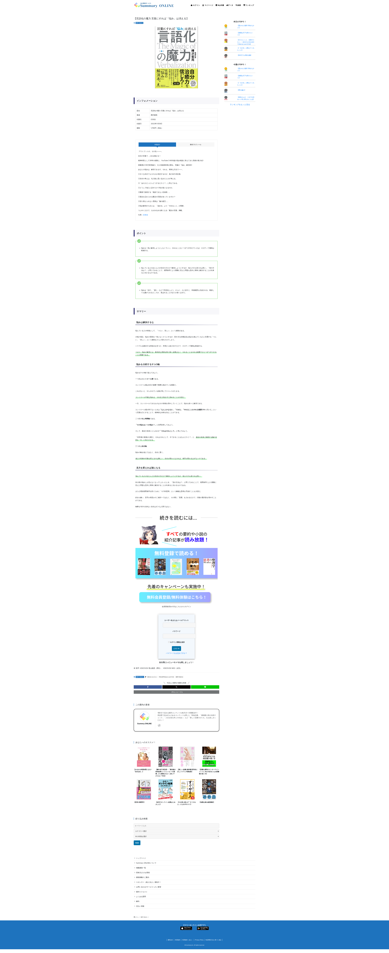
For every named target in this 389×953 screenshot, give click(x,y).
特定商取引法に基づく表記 (213, 940)
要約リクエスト (141, 892)
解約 (137, 901)
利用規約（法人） (187, 940)
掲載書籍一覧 (141, 868)
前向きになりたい (152, 677)
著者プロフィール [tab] (195, 144)
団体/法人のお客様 (143, 873)
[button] (148, 687)
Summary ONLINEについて (146, 863)
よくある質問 (141, 897)
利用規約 (177, 940)
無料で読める (139, 23)
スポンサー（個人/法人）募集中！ (148, 882)
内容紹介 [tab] (157, 144)
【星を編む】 (241, 90)
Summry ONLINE (144, 723)
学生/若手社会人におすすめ (166, 677)
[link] (159, 725)
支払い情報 (140, 906)
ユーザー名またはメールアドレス (176, 620)
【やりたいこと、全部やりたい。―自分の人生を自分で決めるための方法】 (245, 42)
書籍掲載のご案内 (142, 877)
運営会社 (170, 940)
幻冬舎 (145, 215)
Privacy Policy (199, 940)
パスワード (176, 631)
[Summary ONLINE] (154, 5)
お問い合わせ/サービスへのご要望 (148, 887)
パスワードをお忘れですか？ (176, 653)
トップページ (141, 858)
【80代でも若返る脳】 (244, 55)
